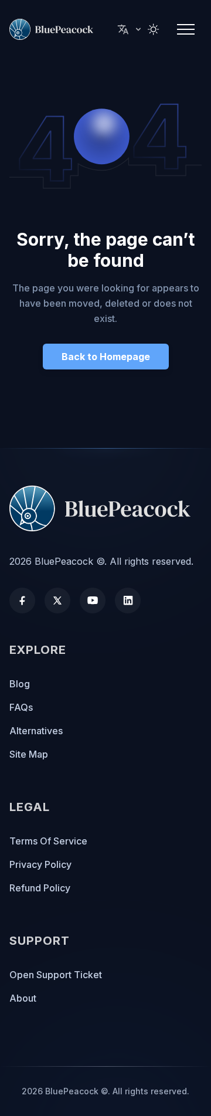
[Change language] (130, 29)
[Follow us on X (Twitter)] (57, 600)
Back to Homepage (106, 356)
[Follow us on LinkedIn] (128, 600)
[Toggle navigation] (186, 29)
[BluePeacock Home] (105, 508)
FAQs (21, 707)
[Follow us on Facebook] (22, 600)
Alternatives (36, 731)
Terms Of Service (48, 841)
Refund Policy (39, 888)
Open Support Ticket (55, 975)
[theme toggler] (153, 29)
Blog (19, 684)
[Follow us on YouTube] (93, 600)
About (22, 998)
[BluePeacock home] (53, 29)
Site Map (28, 754)
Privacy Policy (40, 864)
